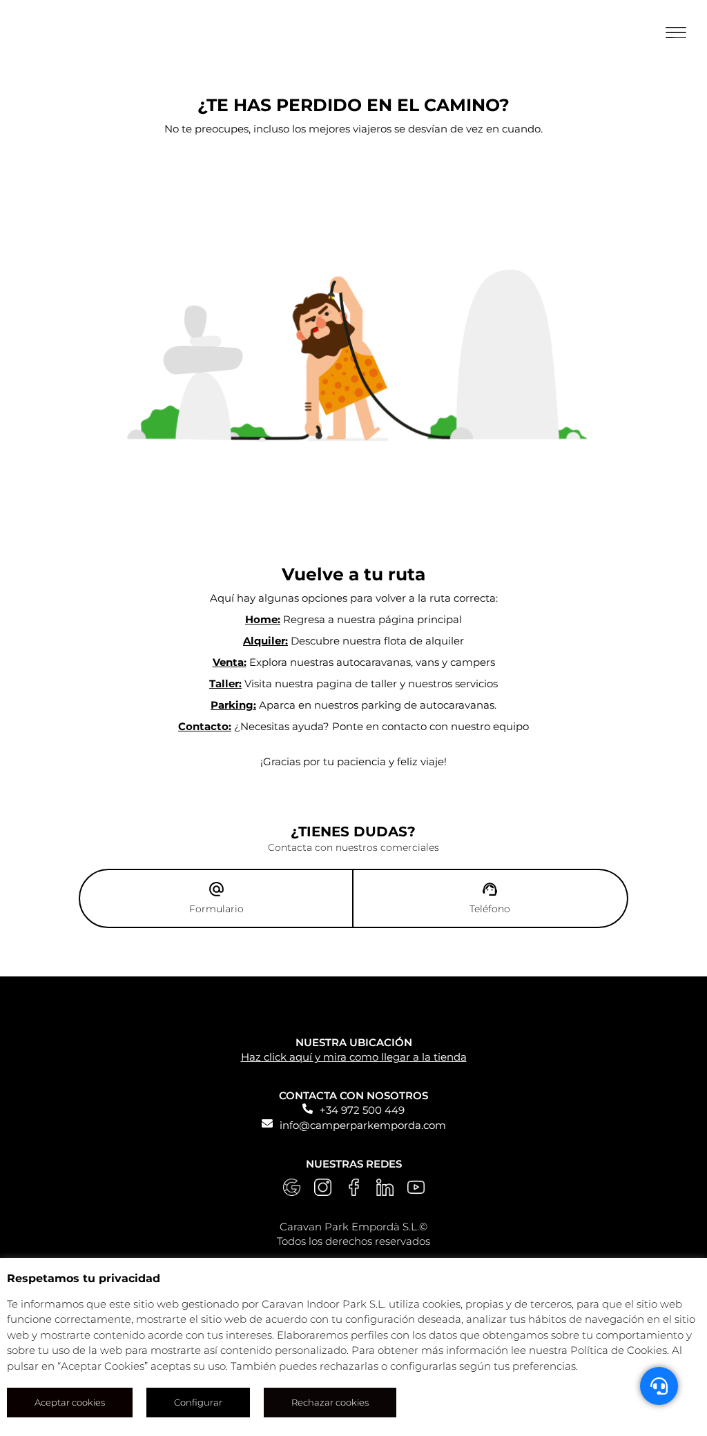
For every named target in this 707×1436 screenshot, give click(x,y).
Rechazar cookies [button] (330, 1402)
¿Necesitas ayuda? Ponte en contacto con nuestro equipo (353, 726)
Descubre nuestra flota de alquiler (353, 640)
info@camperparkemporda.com (363, 1125)
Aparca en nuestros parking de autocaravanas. (353, 704)
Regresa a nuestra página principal (353, 619)
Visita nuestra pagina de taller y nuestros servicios (353, 683)
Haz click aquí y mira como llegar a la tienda (354, 1056)
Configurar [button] (198, 1402)
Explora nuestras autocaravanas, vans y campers (354, 662)
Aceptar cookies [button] (70, 1402)
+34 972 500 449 (362, 1110)
